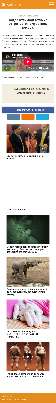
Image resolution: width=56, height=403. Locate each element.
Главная (21, 16)
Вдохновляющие (32, 16)
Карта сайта (20, 399)
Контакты (6, 399)
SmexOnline (11, 4)
